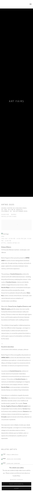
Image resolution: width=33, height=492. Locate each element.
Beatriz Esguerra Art (6, 4)
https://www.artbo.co (10, 243)
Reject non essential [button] (16, 483)
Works (13, 214)
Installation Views (9, 216)
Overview (5, 214)
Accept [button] (16, 488)
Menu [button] (30, 4)
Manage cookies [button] (16, 479)
